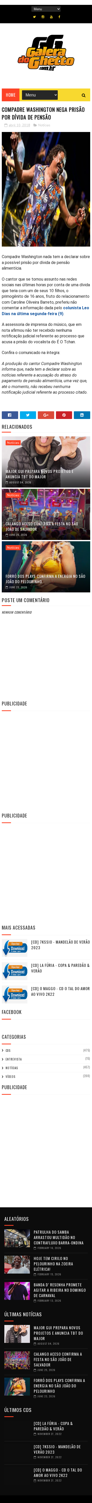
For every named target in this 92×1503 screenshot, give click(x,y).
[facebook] (59, 17)
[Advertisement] (46, 761)
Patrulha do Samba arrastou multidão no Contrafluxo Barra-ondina (59, 1237)
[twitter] (34, 17)
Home (10, 95)
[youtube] (51, 17)
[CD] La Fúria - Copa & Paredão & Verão (53, 1425)
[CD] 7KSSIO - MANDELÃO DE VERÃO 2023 (57, 1449)
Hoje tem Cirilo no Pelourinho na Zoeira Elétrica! (53, 1263)
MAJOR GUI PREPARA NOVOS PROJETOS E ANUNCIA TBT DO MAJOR (40, 473)
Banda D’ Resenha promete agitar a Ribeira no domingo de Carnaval (60, 1290)
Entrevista (14, 1059)
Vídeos (10, 1077)
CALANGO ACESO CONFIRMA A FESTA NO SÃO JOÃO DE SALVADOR (42, 526)
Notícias (44, 125)
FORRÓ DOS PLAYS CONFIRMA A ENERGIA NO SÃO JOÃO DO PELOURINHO (45, 578)
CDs (8, 1050)
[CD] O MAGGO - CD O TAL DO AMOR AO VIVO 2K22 (58, 1472)
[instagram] (43, 17)
